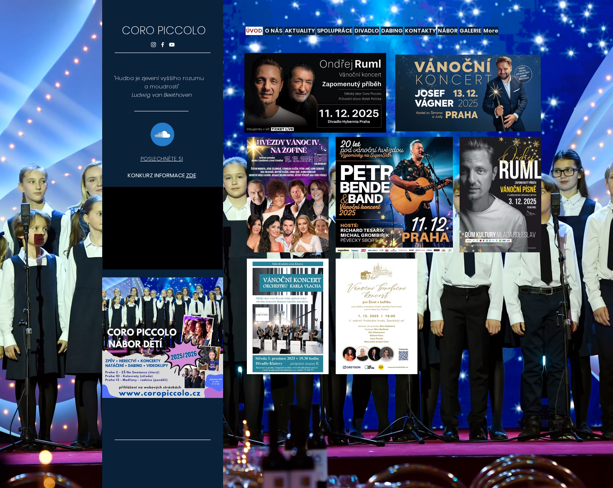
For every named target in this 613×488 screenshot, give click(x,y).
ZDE (191, 175)
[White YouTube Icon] (171, 44)
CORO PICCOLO (164, 30)
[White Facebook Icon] (162, 44)
